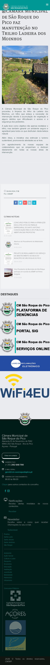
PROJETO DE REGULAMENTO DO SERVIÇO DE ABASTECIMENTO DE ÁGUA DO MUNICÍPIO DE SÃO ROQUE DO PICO (30, 255)
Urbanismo (8, 580)
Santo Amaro (9, 540)
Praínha (6, 534)
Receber (12, 511)
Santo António (9, 542)
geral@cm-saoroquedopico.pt (18, 472)
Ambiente (7, 553)
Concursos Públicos (11, 588)
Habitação (8, 569)
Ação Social (8, 556)
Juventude (8, 572)
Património (8, 578)
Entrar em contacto (11, 456)
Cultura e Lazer (9, 559)
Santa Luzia (8, 537)
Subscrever (13, 530)
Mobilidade (8, 575)
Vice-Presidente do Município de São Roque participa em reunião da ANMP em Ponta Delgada (29, 271)
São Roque (8, 545)
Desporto (7, 561)
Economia (8, 564)
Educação (8, 567)
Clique (5, 484)
